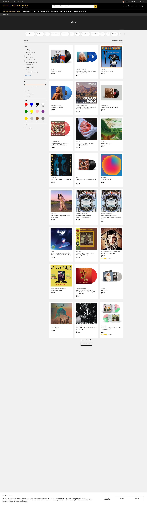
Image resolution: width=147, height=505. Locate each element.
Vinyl (8, 14)
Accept (122, 498)
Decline (137, 498)
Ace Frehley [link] (29, 57)
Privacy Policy (23, 501)
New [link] (29, 128)
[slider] (24, 85)
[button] (141, 6)
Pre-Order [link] (29, 96)
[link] (26, 105)
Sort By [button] (114, 40)
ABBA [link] (28, 50)
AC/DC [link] (28, 55)
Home (4, 14)
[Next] (124, 34)
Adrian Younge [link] (30, 59)
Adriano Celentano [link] (31, 62)
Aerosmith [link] (29, 64)
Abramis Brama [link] (30, 52)
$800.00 (37, 87)
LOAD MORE (86, 344)
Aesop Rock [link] (30, 67)
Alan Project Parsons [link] (32, 72)
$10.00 (32, 87)
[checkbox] (24, 50)
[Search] (95, 6)
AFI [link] (27, 69)
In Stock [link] (29, 94)
